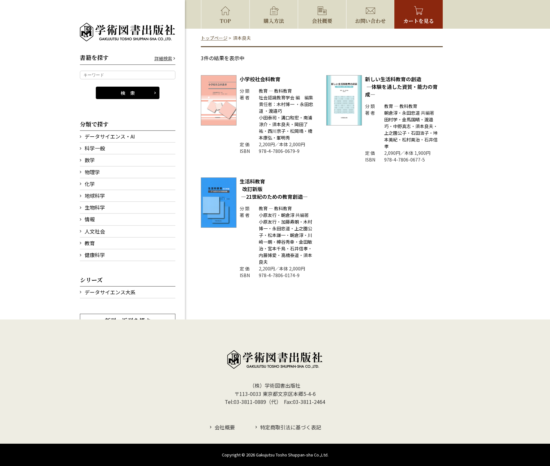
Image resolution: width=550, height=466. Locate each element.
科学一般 (95, 148)
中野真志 (402, 126)
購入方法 (274, 21)
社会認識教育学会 (276, 97)
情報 (90, 219)
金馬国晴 (411, 119)
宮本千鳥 (277, 248)
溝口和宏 (290, 117)
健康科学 (95, 255)
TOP (225, 21)
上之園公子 (395, 133)
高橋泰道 (290, 255)
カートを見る (418, 21)
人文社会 (95, 231)
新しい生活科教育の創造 (401, 86)
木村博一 (285, 104)
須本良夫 (281, 124)
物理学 (92, 172)
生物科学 (95, 207)
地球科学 (95, 195)
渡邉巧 (275, 111)
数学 (90, 160)
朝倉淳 (391, 113)
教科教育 (283, 91)
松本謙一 (277, 235)
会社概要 (322, 21)
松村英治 (411, 139)
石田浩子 (420, 133)
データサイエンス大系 (110, 292)
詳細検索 (163, 58)
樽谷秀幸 (285, 242)
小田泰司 (268, 117)
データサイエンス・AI (110, 136)
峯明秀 (283, 137)
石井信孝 (299, 248)
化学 (90, 184)
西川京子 (277, 131)
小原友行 (268, 215)
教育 (90, 243)
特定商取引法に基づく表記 (290, 427)
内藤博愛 (268, 255)
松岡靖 (296, 131)
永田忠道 (411, 113)
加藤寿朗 (290, 222)
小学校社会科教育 (260, 79)
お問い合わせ (370, 21)
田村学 (391, 119)
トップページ (214, 38)
